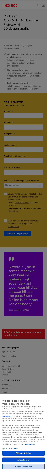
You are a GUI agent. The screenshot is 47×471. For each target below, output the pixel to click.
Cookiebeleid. (30, 444)
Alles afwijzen (23, 460)
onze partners (6, 416)
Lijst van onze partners (10, 449)
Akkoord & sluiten (23, 453)
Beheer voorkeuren (23, 467)
